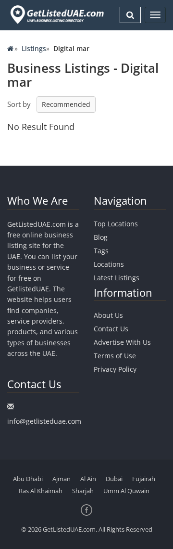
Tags (101, 250)
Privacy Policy (115, 369)
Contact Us (111, 328)
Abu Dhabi (28, 478)
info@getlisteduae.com (44, 421)
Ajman (61, 478)
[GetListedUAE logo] (56, 14)
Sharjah (83, 490)
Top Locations (116, 223)
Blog (101, 237)
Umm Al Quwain (126, 490)
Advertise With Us (122, 342)
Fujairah (143, 478)
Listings (34, 48)
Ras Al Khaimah (40, 490)
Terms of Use (115, 355)
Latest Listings (116, 277)
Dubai (114, 478)
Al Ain (88, 478)
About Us (108, 315)
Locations (109, 264)
